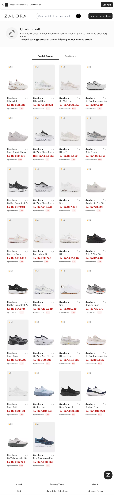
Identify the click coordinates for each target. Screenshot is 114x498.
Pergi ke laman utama (100, 16)
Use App (107, 4)
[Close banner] (2, 4)
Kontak (19, 484)
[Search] (78, 16)
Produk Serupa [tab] (45, 56)
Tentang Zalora (57, 484)
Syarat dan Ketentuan (57, 491)
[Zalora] (15, 16)
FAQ (19, 491)
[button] (57, 4)
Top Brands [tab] (70, 56)
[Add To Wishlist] (26, 98)
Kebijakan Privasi (95, 491)
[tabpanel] (57, 266)
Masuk (95, 484)
